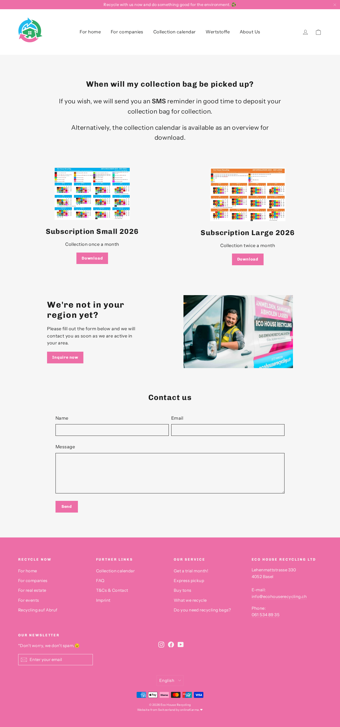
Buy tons (182, 590)
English (166, 680)
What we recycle (190, 600)
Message (65, 447)
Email (177, 418)
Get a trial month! (191, 570)
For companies (127, 32)
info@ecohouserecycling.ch (279, 596)
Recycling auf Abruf (37, 609)
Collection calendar (174, 32)
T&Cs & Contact (112, 590)
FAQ (100, 580)
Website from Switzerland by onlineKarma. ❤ (170, 710)
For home (90, 32)
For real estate (32, 590)
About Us (250, 32)
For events (28, 600)
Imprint (103, 600)
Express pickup (189, 580)
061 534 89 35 (266, 614)
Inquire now (65, 357)
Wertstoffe (218, 32)
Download (92, 258)
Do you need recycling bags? (202, 609)
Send (66, 506)
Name (62, 418)
